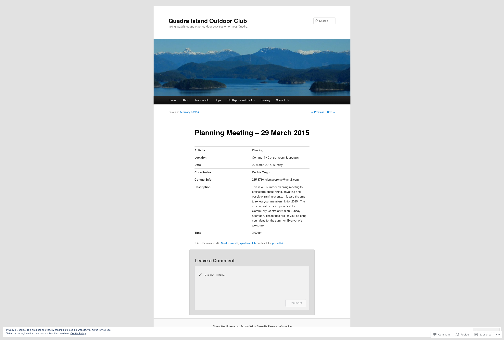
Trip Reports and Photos (241, 100)
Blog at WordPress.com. (226, 326)
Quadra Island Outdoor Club (208, 20)
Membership (202, 100)
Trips (218, 100)
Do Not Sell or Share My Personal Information (266, 326)
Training (265, 100)
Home (173, 100)
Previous (317, 112)
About (186, 100)
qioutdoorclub (248, 243)
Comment (296, 303)
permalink (277, 243)
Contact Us (282, 100)
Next (331, 112)
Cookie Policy (78, 333)
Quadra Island (228, 243)
